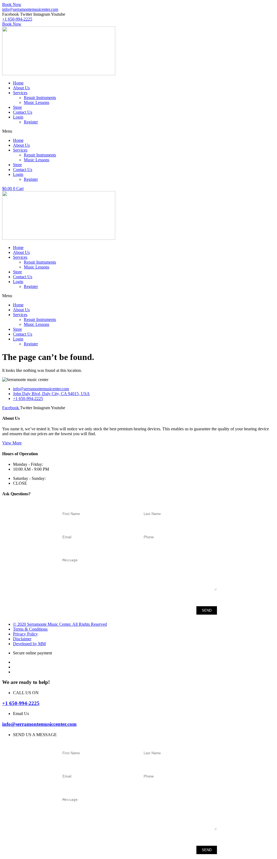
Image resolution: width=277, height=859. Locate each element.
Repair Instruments (40, 97)
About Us (21, 88)
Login (18, 117)
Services (20, 92)
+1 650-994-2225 (20, 703)
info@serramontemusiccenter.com (39, 724)
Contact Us (22, 112)
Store (17, 107)
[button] (138, 131)
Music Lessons (36, 102)
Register (31, 122)
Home (18, 83)
